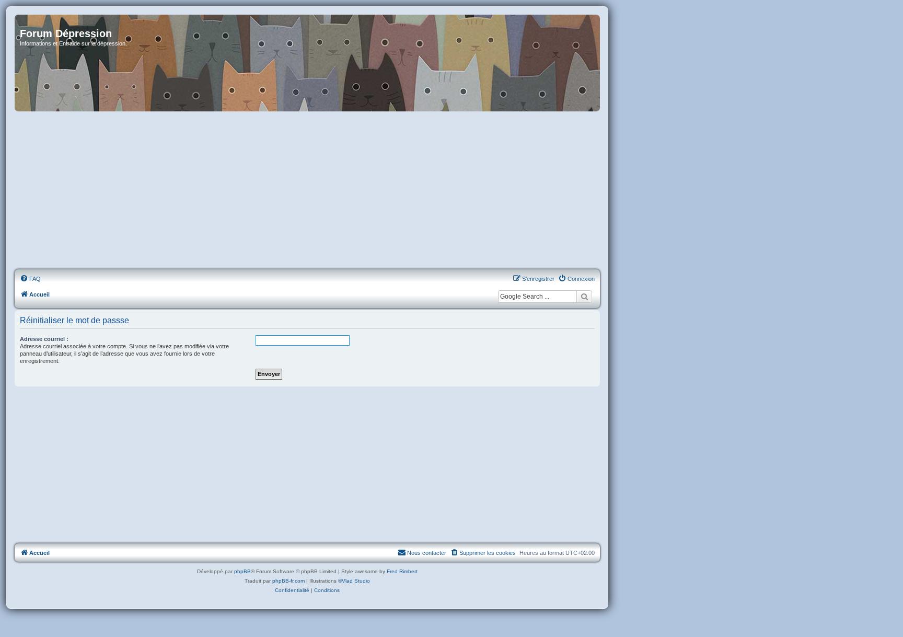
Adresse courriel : (44, 339)
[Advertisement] (307, 191)
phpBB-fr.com (288, 581)
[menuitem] (30, 278)
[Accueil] (307, 63)
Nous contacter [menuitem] (426, 553)
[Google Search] (584, 296)
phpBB (242, 571)
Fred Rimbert (402, 571)
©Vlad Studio (354, 581)
